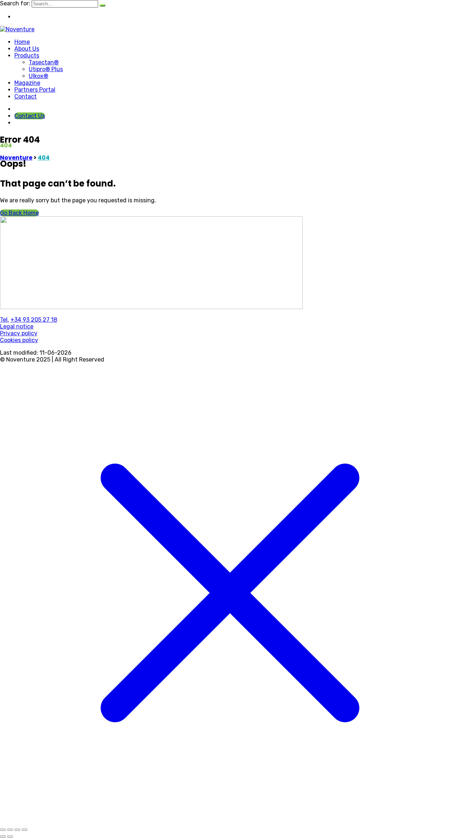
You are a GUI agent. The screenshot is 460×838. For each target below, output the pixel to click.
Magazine (27, 82)
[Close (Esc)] (24, 830)
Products (26, 55)
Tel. (4, 319)
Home (22, 41)
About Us (26, 48)
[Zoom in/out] (3, 830)
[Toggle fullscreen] (10, 830)
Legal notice (16, 326)
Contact (25, 96)
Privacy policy (18, 333)
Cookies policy (19, 340)
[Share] (17, 830)
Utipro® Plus (46, 69)
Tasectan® (44, 62)
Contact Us (29, 115)
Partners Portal (34, 89)
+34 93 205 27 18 (33, 319)
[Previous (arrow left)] (3, 836)
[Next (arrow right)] (10, 836)
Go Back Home (19, 213)
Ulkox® (38, 76)
